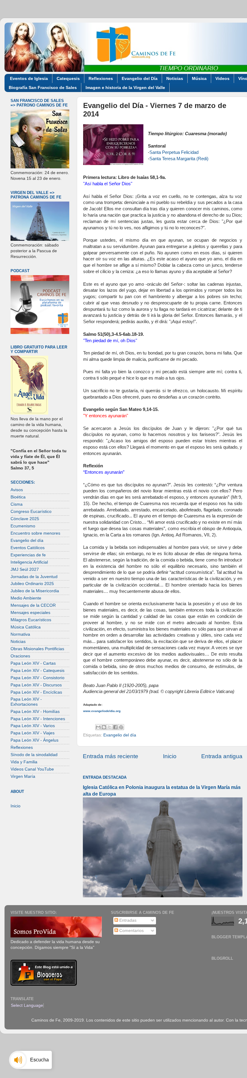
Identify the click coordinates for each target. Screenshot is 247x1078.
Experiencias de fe (28, 555)
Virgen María (23, 776)
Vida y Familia (24, 762)
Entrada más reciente (110, 756)
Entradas (127, 920)
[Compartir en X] (110, 727)
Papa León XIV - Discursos (36, 685)
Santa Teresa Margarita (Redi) (178, 158)
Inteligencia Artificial (29, 562)
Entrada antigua (221, 756)
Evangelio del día (119, 735)
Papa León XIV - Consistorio (37, 678)
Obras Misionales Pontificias (37, 649)
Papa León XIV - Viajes (33, 733)
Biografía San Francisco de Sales (43, 87)
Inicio (170, 756)
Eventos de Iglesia (29, 78)
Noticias (174, 78)
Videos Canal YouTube (32, 769)
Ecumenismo (23, 526)
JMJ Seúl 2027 (25, 569)
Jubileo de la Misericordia (35, 591)
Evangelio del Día (140, 78)
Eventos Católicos (28, 547)
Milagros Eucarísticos (31, 620)
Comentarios (131, 930)
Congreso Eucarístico (31, 511)
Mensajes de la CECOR (33, 605)
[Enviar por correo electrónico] (98, 727)
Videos (222, 78)
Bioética (18, 497)
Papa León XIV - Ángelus (34, 740)
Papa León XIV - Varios (33, 725)
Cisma (17, 504)
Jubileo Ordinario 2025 (32, 583)
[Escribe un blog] (104, 727)
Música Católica (26, 627)
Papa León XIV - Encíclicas (36, 692)
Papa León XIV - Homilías (35, 711)
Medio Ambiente (26, 598)
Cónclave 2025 (25, 519)
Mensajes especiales (30, 612)
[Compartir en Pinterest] (121, 727)
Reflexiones (101, 78)
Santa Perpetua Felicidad (174, 152)
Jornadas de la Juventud (34, 576)
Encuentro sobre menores (35, 533)
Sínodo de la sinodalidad (34, 754)
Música (199, 78)
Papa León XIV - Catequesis (37, 670)
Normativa (20, 634)
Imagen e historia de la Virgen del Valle (125, 87)
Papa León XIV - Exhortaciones (26, 701)
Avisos (17, 490)
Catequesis (68, 78)
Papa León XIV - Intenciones (38, 719)
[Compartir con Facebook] (115, 727)
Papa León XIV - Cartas (33, 663)
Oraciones (20, 656)
